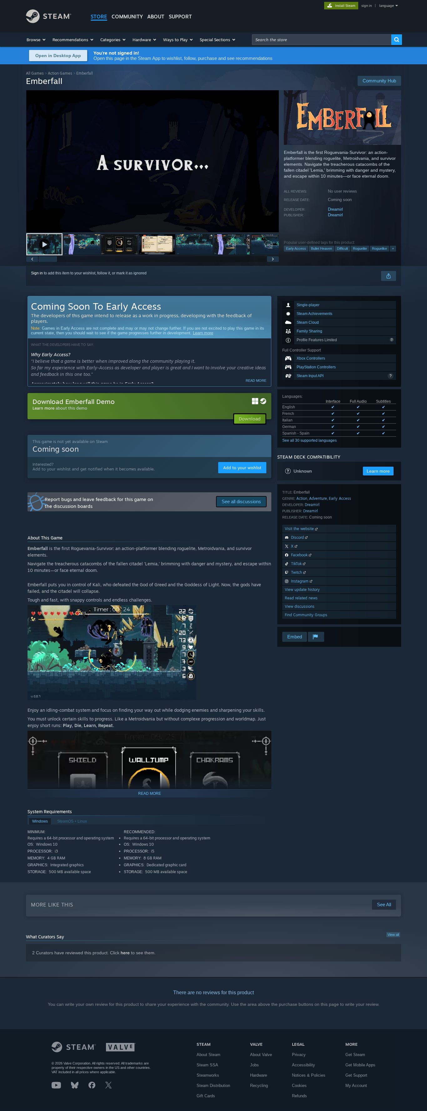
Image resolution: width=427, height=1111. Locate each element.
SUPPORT (180, 16)
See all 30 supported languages (309, 440)
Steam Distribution (213, 1085)
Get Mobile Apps (360, 1065)
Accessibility (303, 1065)
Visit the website (300, 528)
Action (301, 498)
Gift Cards (206, 1096)
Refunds (299, 1096)
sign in (366, 5)
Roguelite (360, 248)
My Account (356, 1085)
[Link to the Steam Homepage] (48, 21)
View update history (302, 589)
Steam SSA (207, 1065)
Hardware (258, 1075)
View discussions (299, 606)
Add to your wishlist (242, 467)
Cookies (299, 1085)
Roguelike (379, 248)
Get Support (356, 1075)
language (386, 5)
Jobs (254, 1065)
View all (393, 934)
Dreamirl (335, 209)
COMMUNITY (127, 16)
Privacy (299, 1054)
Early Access (296, 248)
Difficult (342, 248)
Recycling (259, 1085)
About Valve (261, 1054)
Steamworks (208, 1075)
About (155, 16)
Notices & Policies (308, 1075)
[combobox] (321, 39)
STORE (99, 16)
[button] (36, 39)
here (125, 952)
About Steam (208, 1054)
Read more (256, 380)
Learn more (203, 333)
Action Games (60, 73)
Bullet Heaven (321, 248)
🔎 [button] (263, 738)
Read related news (301, 598)
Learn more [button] (378, 471)
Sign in (37, 273)
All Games (35, 73)
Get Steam (355, 1054)
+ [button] (393, 248)
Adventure (318, 498)
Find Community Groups (306, 614)
